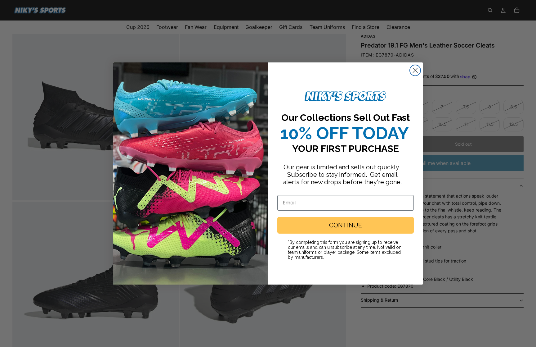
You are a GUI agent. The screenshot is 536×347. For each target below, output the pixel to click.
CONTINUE (345, 225)
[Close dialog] (415, 70)
